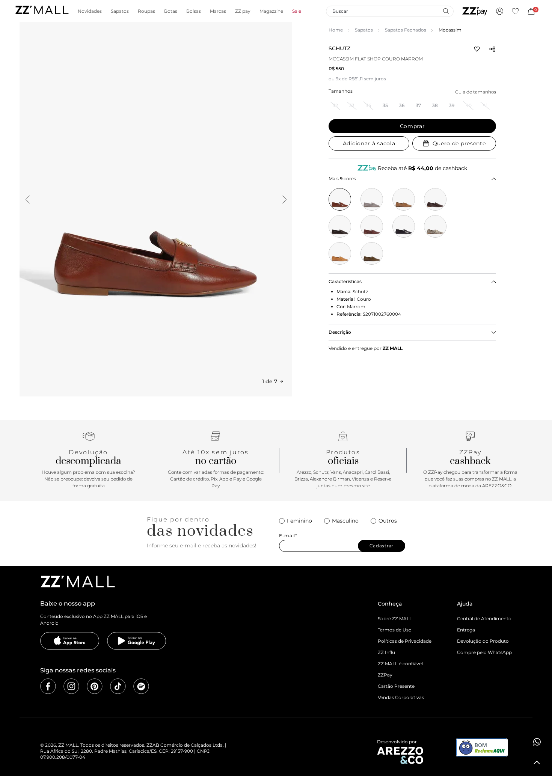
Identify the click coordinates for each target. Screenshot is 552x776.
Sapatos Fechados (405, 30)
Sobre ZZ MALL (395, 618)
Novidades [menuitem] (90, 11)
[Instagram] (71, 686)
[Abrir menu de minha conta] (499, 11)
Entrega (466, 630)
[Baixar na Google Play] (136, 641)
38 (435, 105)
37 (418, 105)
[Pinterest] (95, 686)
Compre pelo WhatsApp (484, 652)
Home (336, 30)
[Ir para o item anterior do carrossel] (27, 199)
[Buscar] (445, 11)
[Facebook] (48, 686)
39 (451, 105)
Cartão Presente (396, 686)
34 (368, 105)
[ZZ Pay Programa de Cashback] (474, 11)
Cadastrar (382, 545)
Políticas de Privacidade (404, 641)
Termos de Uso (395, 630)
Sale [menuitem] (296, 11)
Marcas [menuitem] (218, 11)
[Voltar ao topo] (537, 762)
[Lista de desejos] (515, 11)
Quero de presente (459, 143)
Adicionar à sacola (369, 143)
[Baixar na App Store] (70, 641)
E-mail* (288, 535)
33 (351, 105)
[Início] (41, 11)
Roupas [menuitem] (146, 11)
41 (485, 105)
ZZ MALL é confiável (400, 663)
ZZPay (385, 675)
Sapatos (364, 30)
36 (401, 105)
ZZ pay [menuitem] (242, 11)
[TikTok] (118, 686)
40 (469, 105)
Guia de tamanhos (475, 92)
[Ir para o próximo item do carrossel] (284, 199)
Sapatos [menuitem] (120, 11)
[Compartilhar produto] (492, 49)
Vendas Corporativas (401, 697)
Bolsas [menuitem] (193, 11)
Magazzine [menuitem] (271, 11)
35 (385, 105)
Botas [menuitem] (170, 11)
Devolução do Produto (483, 641)
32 (335, 105)
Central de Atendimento (484, 618)
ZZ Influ (386, 652)
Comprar (412, 126)
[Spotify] (141, 686)
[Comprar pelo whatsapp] (537, 742)
